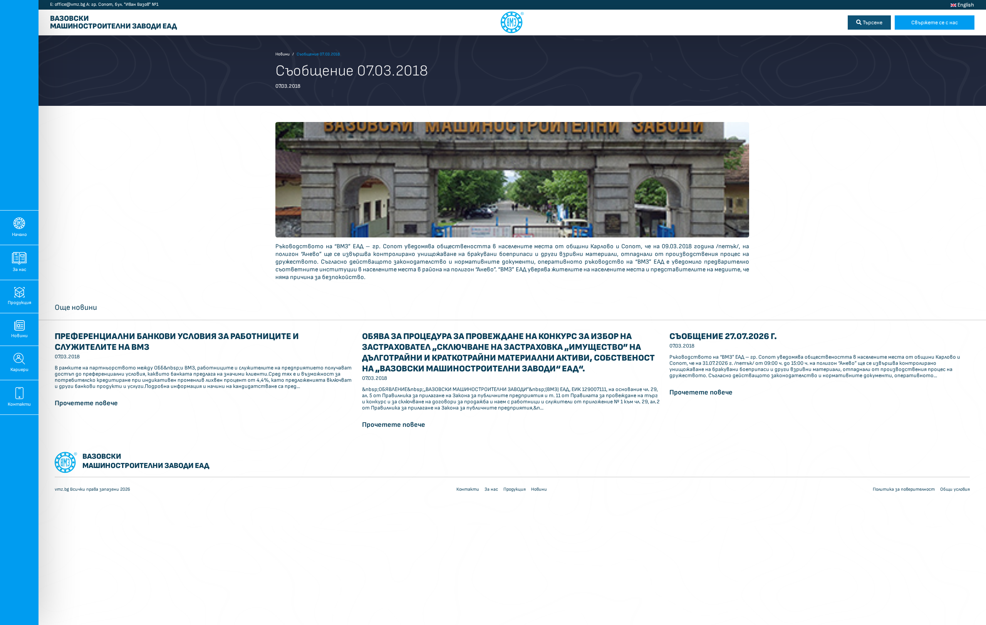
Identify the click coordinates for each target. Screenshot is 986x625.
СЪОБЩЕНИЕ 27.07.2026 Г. (723, 336)
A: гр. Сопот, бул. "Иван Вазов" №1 (122, 4)
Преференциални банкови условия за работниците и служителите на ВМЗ (177, 342)
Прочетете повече (86, 403)
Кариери (19, 370)
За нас (19, 269)
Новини (19, 336)
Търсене (872, 22)
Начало (19, 234)
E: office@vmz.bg (67, 4)
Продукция (19, 303)
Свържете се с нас (934, 22)
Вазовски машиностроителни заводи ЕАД (113, 23)
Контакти (19, 404)
